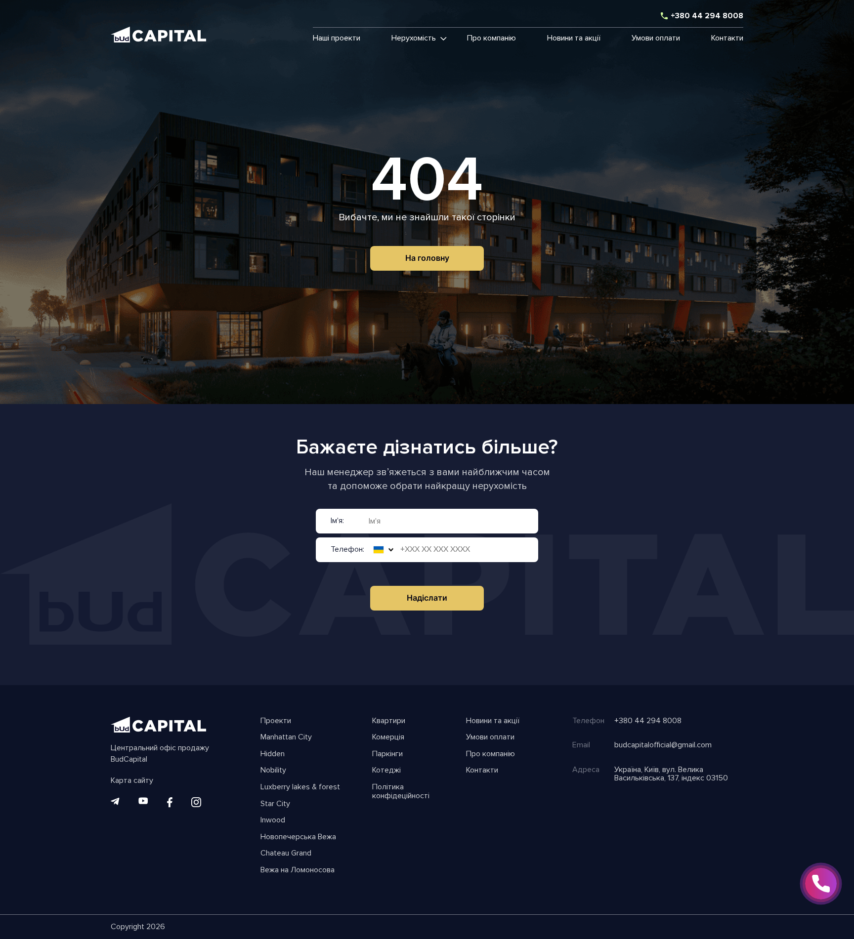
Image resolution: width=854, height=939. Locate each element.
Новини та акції (573, 38)
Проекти (275, 721)
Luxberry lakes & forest (300, 787)
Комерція (388, 737)
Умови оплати (656, 38)
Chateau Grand (285, 853)
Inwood (272, 820)
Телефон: (347, 549)
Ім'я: (337, 521)
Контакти (727, 38)
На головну (427, 258)
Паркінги (387, 754)
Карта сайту (132, 780)
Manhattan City (286, 737)
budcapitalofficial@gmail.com (663, 745)
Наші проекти (336, 38)
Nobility (273, 770)
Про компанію (491, 38)
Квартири (388, 721)
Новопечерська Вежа (298, 837)
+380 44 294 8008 (707, 16)
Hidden (272, 754)
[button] (413, 38)
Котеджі (386, 770)
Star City (275, 804)
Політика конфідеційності (400, 791)
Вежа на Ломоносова (297, 870)
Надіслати (427, 598)
